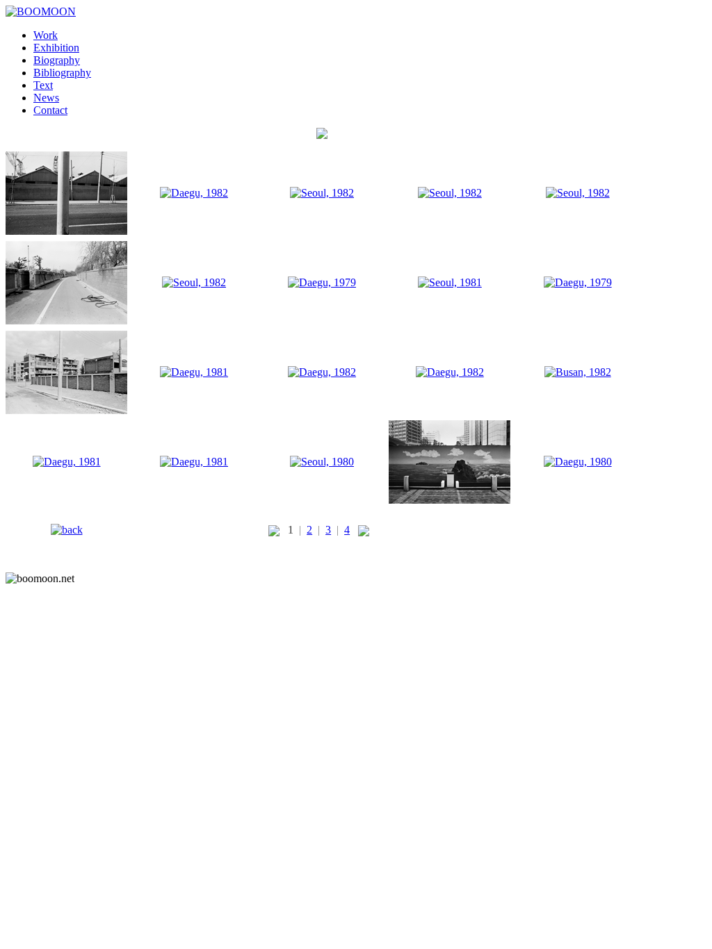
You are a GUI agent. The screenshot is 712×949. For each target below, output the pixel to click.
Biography (56, 60)
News (46, 98)
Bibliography (62, 73)
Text (43, 85)
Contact (50, 110)
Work (45, 35)
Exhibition (56, 47)
